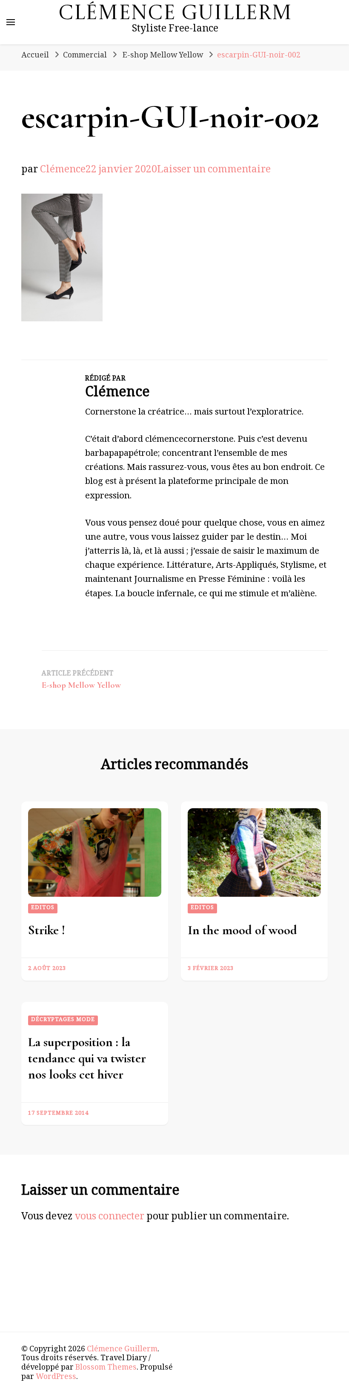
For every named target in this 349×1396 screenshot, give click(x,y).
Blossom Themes (106, 1368)
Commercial (85, 56)
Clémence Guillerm (175, 14)
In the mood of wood (242, 930)
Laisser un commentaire (214, 171)
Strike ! (46, 930)
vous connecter (109, 1218)
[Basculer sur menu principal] (10, 22)
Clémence (63, 171)
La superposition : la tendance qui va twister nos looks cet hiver (87, 1058)
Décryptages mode (63, 1020)
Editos (42, 908)
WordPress (56, 1377)
